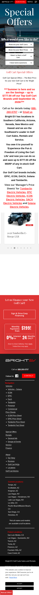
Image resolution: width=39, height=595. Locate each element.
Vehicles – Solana (15, 389)
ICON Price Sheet (15, 415)
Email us (27, 111)
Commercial (12, 409)
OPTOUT (19, 588)
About (8, 455)
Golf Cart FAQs (13, 464)
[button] (32, 2)
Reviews (11, 461)
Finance (9, 448)
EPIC (10, 396)
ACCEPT (19, 584)
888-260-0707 (23, 369)
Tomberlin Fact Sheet (16, 425)
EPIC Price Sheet (14, 419)
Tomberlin (11, 402)
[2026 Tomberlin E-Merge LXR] (19, 214)
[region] (19, 580)
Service (8, 445)
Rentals (9, 435)
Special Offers (11, 432)
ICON (10, 393)
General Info (12, 438)
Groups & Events (14, 442)
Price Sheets (10, 412)
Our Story (11, 458)
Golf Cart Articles (12, 471)
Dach (10, 399)
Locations (11, 468)
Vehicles (9, 386)
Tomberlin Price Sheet (16, 422)
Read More (13, 577)
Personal (11, 406)
